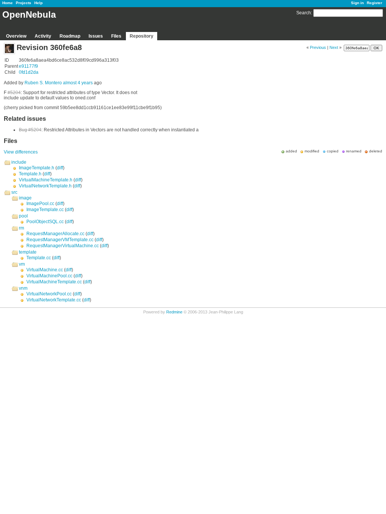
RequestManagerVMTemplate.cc (59, 239)
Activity (43, 36)
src (14, 192)
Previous (318, 47)
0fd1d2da (28, 72)
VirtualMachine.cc (44, 269)
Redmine (174, 312)
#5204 (14, 92)
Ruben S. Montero (43, 82)
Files (116, 36)
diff (60, 167)
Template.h (30, 173)
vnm (23, 288)
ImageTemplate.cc (45, 209)
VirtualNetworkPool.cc (49, 294)
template (28, 252)
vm (22, 264)
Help (38, 3)
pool (23, 216)
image (25, 198)
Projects (23, 3)
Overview (16, 36)
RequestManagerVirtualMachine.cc (62, 245)
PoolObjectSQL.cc (45, 221)
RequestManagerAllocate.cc (55, 233)
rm (21, 228)
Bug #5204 (30, 129)
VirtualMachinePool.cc (49, 275)
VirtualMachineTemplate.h (45, 179)
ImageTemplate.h (36, 167)
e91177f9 (28, 66)
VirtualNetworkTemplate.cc (53, 300)
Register (374, 3)
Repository (141, 36)
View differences (21, 152)
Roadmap (70, 36)
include (18, 162)
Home (7, 3)
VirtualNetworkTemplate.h (45, 186)
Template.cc (38, 257)
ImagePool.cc (40, 203)
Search (303, 12)
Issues (96, 36)
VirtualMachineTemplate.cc (54, 281)
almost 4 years (78, 82)
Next (333, 47)
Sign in (357, 3)
